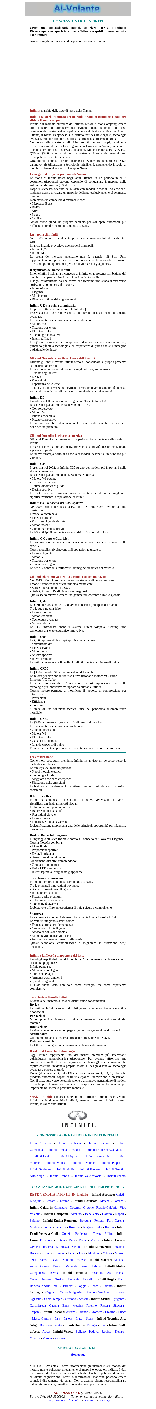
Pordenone (82, 1233)
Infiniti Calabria (99, 1143)
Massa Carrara (41, 1318)
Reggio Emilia (92, 1227)
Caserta (107, 1214)
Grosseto (96, 1312)
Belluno (81, 1331)
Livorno (110, 1312)
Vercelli (88, 1279)
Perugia (92, 1325)
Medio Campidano (99, 1292)
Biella (120, 1273)
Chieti (120, 1194)
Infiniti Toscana (90, 1169)
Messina (78, 1305)
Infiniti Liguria (68, 1156)
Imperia (48, 1246)
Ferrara (99, 1220)
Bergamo (118, 1246)
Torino (59, 1279)
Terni (103, 1325)
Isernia (54, 1273)
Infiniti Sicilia (65, 1169)
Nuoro (119, 1292)
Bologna (85, 1220)
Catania (54, 1305)
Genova (35, 1246)
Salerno (35, 1220)
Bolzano (45, 1325)
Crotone (88, 1207)
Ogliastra (35, 1299)
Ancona (119, 1259)
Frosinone (46, 1240)
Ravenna (74, 1227)
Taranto (108, 1286)
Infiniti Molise (56, 1163)
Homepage (78, 1354)
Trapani (35, 1312)
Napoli (119, 1214)
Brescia (34, 1253)
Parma (47, 1227)
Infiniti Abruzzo (40, 1143)
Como (46, 1253)
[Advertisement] (78, 75)
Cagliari (51, 1292)
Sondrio (68, 1259)
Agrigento (117, 1299)
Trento (57, 1325)
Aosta (46, 1331)
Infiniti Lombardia (97, 1156)
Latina (61, 1240)
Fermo (57, 1266)
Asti (109, 1273)
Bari (121, 1279)
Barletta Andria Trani (44, 1286)
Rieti (72, 1240)
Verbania (73, 1279)
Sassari (83, 1299)
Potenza (118, 1201)
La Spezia (62, 1246)
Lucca (122, 1312)
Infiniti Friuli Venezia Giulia (104, 1149)
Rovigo (106, 1331)
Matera (104, 1201)
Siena (89, 1318)
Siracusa (118, 1305)
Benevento (92, 1214)
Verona (47, 1338)
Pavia (54, 1259)
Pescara (50, 1201)
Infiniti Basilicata (70, 1143)
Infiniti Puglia (111, 1163)
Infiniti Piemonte (84, 1163)
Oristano (70, 1299)
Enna (65, 1305)
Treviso (119, 1331)
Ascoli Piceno (39, 1266)
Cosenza (75, 1207)
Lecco (72, 1253)
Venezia (35, 1338)
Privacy (105, 1400)
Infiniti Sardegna (40, 1169)
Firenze (83, 1312)
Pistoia (68, 1318)
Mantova (94, 1253)
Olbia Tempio (53, 1299)
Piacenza (60, 1227)
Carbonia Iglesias (71, 1292)
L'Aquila (35, 1201)
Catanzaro (60, 1207)
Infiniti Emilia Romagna (64, 1149)
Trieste (97, 1233)
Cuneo (34, 1279)
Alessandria (95, 1273)
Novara (47, 1279)
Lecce (94, 1286)
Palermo (91, 1305)
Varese (81, 1259)
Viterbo (95, 1240)
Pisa (57, 1318)
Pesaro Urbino (91, 1266)
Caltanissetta (38, 1305)
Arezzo (70, 1312)
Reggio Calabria (106, 1207)
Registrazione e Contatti (63, 1400)
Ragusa (105, 1305)
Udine (109, 1233)
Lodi (82, 1253)
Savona (76, 1246)
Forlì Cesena (115, 1220)
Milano (107, 1253)
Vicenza (59, 1338)
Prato (79, 1318)
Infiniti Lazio (41, 1156)
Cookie (89, 1400)
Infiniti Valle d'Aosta (88, 1176)
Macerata (71, 1266)
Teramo (64, 1201)
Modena (35, 1227)
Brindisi (68, 1286)
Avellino (76, 1214)
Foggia (81, 1286)
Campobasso (38, 1273)
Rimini (109, 1227)
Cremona (59, 1253)
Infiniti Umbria (59, 1176)
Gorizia (66, 1233)
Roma (83, 1240)
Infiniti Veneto (116, 1176)
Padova (94, 1331)
